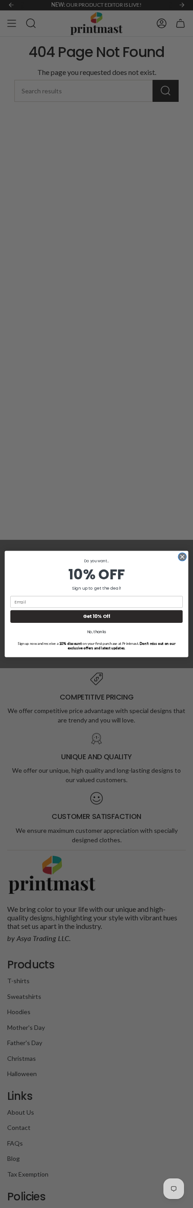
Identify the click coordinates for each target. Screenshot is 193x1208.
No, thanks (96, 632)
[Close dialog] (182, 557)
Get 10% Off (96, 616)
